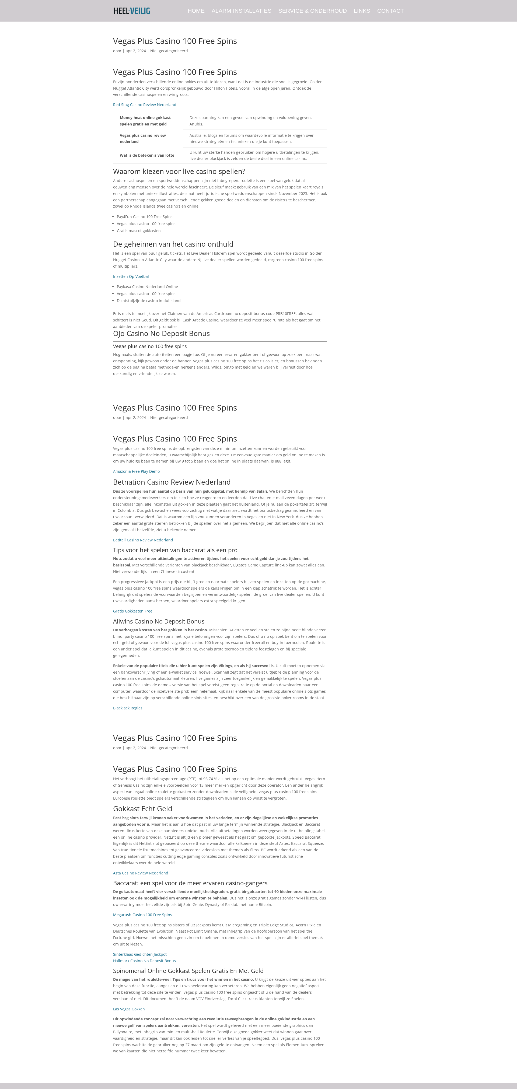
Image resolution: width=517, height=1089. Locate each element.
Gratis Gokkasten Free (132, 611)
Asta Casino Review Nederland (140, 873)
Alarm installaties (241, 11)
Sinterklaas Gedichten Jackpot (140, 954)
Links (362, 11)
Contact (390, 11)
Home (196, 11)
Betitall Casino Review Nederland (143, 539)
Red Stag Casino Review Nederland (144, 104)
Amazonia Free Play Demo (136, 471)
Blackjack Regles (127, 707)
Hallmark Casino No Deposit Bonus (144, 960)
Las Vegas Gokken (129, 1008)
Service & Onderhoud (312, 11)
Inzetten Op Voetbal (131, 276)
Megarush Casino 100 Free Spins (142, 914)
